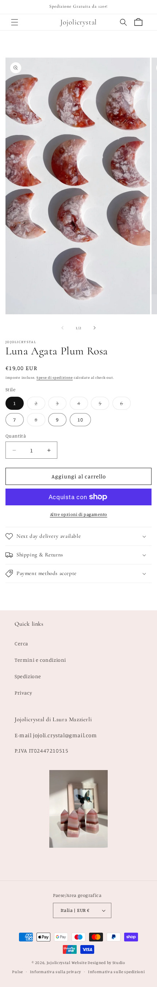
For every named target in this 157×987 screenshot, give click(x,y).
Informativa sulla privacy (55, 971)
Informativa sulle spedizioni (116, 971)
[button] (15, 22)
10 (80, 419)
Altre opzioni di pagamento (78, 514)
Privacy (23, 692)
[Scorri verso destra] (95, 328)
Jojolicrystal (58, 962)
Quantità (15, 436)
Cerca (21, 643)
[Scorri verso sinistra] (62, 328)
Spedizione (28, 676)
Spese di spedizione (55, 377)
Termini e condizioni (40, 660)
